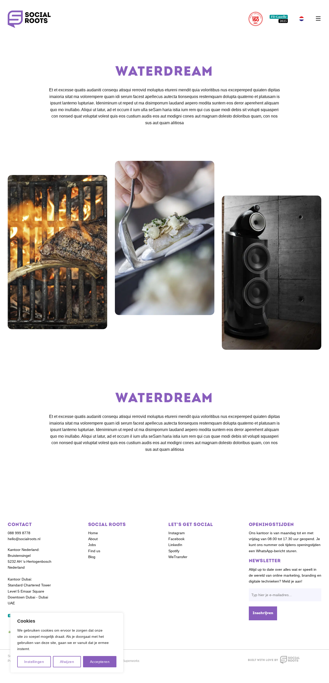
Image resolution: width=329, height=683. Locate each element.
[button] (318, 19)
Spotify (173, 551)
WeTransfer (177, 557)
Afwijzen (67, 662)
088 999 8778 (19, 533)
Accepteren (99, 662)
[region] (66, 643)
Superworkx (131, 661)
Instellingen (34, 662)
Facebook (176, 539)
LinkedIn (175, 545)
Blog (91, 557)
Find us (94, 551)
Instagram (176, 533)
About (93, 539)
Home (93, 533)
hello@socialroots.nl (24, 539)
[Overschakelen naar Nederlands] (301, 19)
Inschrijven (263, 613)
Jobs (92, 545)
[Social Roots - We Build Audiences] (29, 19)
